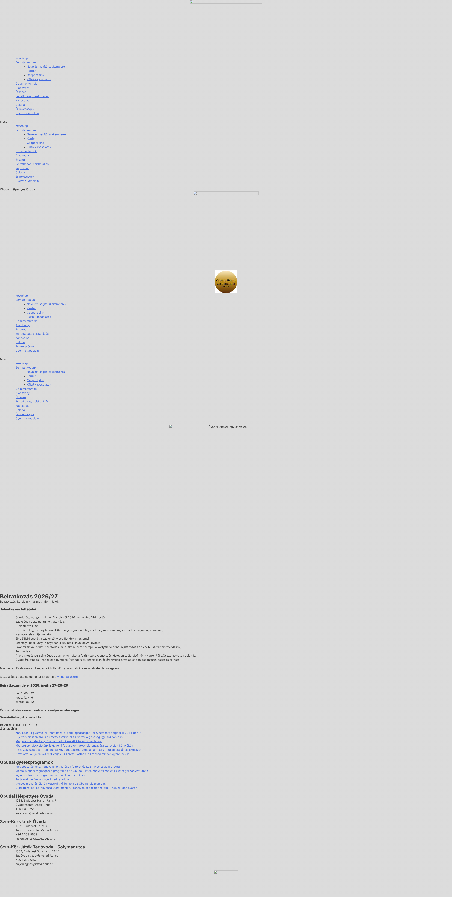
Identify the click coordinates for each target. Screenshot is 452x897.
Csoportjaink (35, 75)
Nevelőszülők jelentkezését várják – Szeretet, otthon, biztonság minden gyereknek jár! (73, 754)
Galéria (20, 104)
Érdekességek (25, 109)
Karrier (31, 71)
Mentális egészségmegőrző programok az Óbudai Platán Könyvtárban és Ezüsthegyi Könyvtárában (82, 771)
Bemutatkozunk (26, 62)
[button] (226, 121)
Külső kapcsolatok (39, 79)
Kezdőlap (22, 58)
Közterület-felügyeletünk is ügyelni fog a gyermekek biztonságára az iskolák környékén (74, 745)
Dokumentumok (26, 83)
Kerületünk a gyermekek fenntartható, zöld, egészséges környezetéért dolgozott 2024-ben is (78, 733)
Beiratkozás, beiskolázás (32, 96)
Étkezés (21, 92)
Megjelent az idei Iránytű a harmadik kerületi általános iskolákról (59, 741)
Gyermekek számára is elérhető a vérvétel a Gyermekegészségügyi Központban (69, 737)
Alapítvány (23, 87)
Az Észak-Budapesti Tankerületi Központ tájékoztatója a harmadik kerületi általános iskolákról (78, 749)
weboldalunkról (67, 676)
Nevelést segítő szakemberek (46, 66)
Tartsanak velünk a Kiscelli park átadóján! (43, 779)
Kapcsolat (22, 100)
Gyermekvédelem (27, 113)
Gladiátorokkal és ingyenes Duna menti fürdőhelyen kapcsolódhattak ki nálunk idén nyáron (76, 788)
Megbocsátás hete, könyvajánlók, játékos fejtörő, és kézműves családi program (69, 766)
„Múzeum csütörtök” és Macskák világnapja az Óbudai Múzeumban (61, 783)
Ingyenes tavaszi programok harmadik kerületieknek (50, 775)
